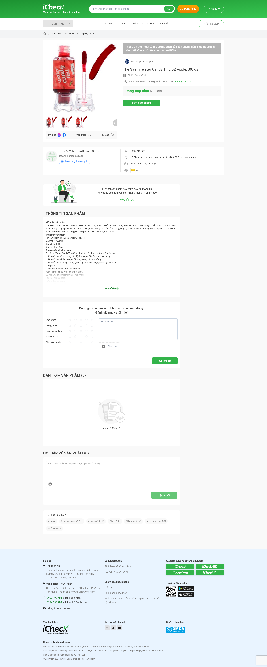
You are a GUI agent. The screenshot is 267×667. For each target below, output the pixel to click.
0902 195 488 (54, 597)
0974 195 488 (54, 602)
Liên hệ (164, 23)
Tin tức (123, 23)
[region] (81, 78)
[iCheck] (180, 566)
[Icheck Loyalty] (210, 572)
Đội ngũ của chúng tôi (117, 572)
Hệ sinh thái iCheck (143, 23)
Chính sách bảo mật (116, 593)
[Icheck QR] (210, 566)
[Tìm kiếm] (169, 9)
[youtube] (119, 627)
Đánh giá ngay (183, 81)
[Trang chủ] (62, 8)
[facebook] (107, 627)
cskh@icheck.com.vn (58, 608)
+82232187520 (137, 151)
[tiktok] (113, 627)
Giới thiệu (108, 23)
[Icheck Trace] (180, 572)
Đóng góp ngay (127, 199)
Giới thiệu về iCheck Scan (118, 566)
